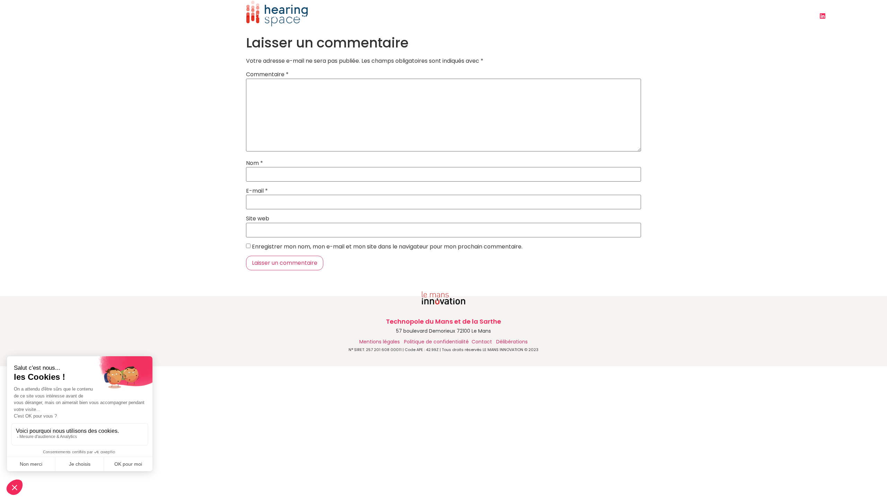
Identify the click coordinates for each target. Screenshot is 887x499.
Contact (594, 16)
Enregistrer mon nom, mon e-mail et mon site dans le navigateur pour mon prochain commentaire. (387, 247)
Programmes (310, 16)
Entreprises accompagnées (528, 16)
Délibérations (512, 341)
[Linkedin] (822, 15)
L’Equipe (265, 16)
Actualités (413, 16)
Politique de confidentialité (436, 341)
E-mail (257, 191)
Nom (254, 163)
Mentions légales (380, 341)
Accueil (229, 16)
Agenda (463, 16)
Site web (257, 218)
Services (364, 16)
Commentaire (267, 74)
